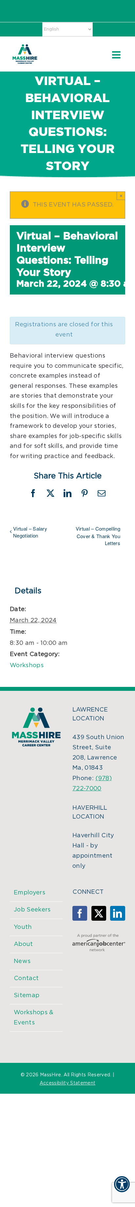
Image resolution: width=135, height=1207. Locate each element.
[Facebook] (79, 913)
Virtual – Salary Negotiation (30, 532)
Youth (23, 927)
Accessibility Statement (67, 1083)
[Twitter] (98, 913)
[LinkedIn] (117, 913)
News (22, 961)
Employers (29, 893)
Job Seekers (32, 910)
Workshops (27, 666)
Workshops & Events (34, 1018)
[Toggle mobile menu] (117, 55)
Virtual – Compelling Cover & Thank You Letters (98, 535)
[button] (121, 1188)
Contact (26, 978)
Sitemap (26, 996)
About (23, 944)
